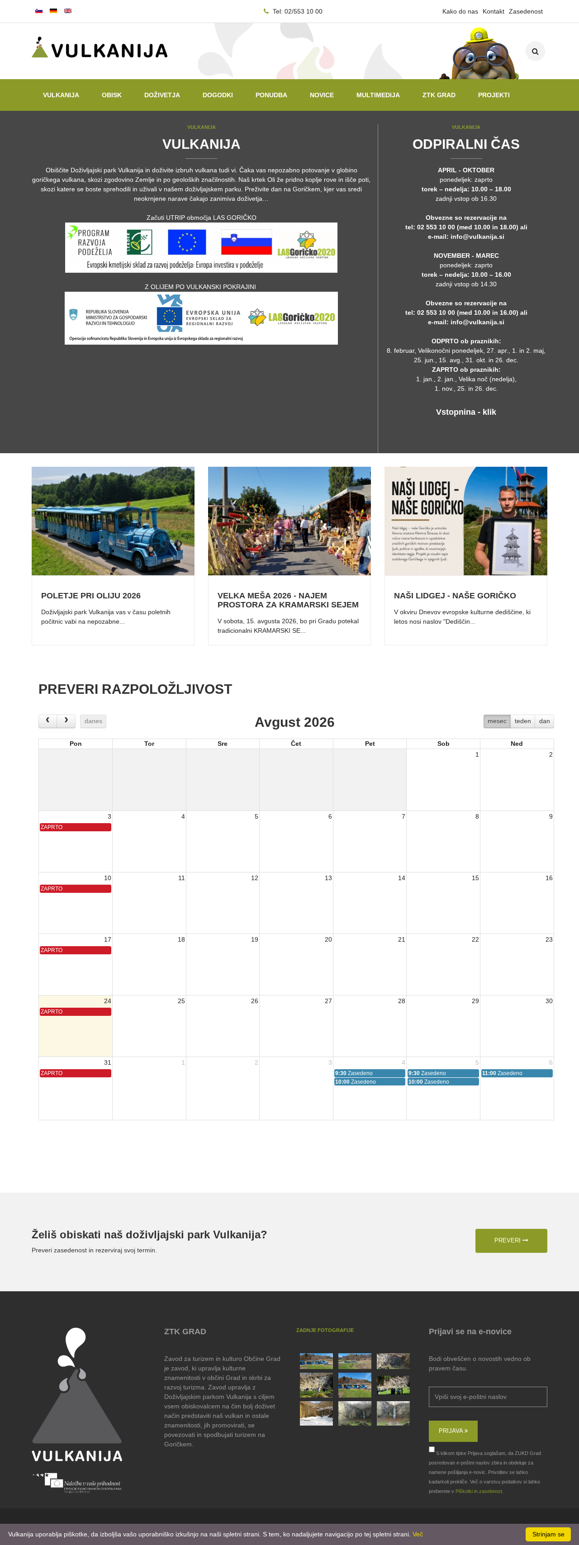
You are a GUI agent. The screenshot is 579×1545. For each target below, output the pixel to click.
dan (544, 721)
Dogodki (218, 95)
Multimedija (378, 95)
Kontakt (493, 11)
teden (523, 721)
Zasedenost (526, 11)
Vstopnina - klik (466, 412)
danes (93, 721)
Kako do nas (460, 11)
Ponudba (271, 95)
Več (418, 1534)
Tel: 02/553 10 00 (297, 11)
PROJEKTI (494, 95)
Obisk (112, 95)
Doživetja (162, 95)
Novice (322, 95)
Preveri (508, 1240)
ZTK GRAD (439, 95)
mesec (497, 721)
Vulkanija (61, 95)
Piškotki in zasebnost (479, 1491)
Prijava (452, 1430)
